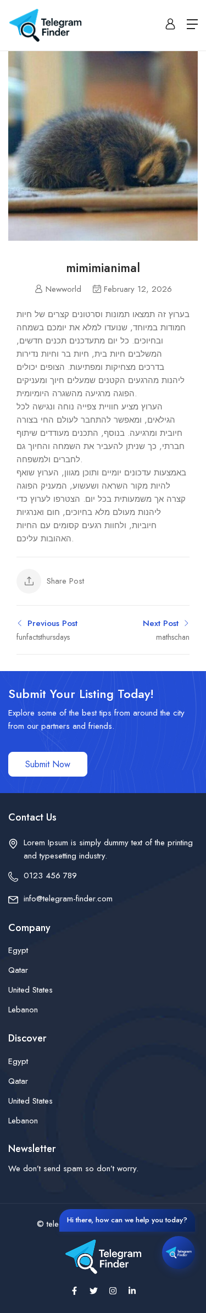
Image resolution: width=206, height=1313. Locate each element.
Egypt (18, 950)
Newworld (63, 289)
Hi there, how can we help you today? (127, 1220)
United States (30, 990)
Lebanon (23, 1010)
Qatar (18, 970)
